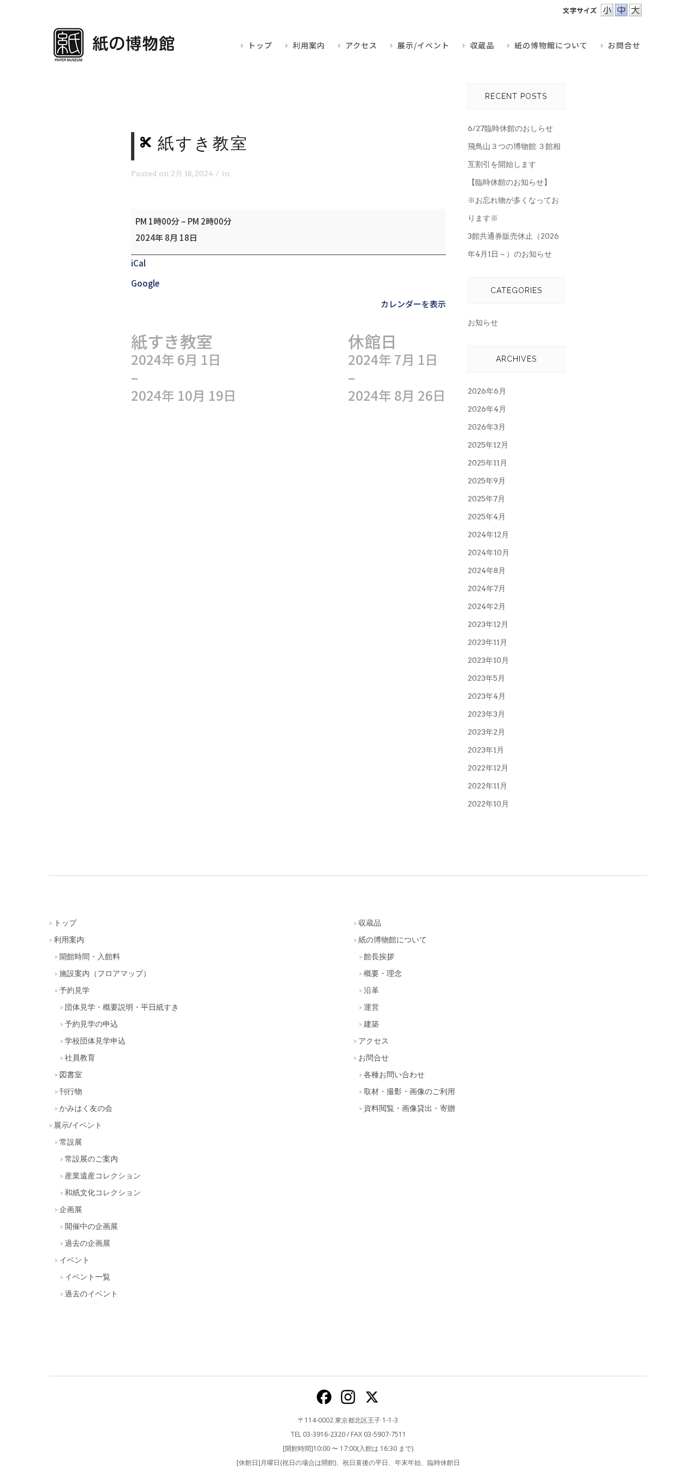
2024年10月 (488, 552)
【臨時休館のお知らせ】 (509, 182)
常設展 (70, 1142)
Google (145, 283)
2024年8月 (487, 570)
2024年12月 (488, 534)
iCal (138, 263)
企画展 (70, 1209)
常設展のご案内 (91, 1158)
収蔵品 (369, 922)
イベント (74, 1260)
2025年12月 (488, 444)
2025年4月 (487, 516)
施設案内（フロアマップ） (105, 973)
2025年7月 (486, 498)
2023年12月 (488, 624)
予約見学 (74, 990)
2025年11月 (487, 462)
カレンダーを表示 (413, 303)
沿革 (371, 990)
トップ (65, 922)
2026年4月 (487, 409)
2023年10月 (488, 660)
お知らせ (483, 322)
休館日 (397, 368)
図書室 (70, 1074)
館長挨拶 (379, 956)
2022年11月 (487, 785)
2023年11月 (487, 642)
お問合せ (373, 1057)
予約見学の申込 (91, 1024)
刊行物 (70, 1091)
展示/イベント (78, 1125)
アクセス (373, 1040)
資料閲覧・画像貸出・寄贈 (409, 1108)
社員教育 (80, 1057)
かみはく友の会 (86, 1108)
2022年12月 (488, 767)
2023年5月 (486, 678)
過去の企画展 (87, 1243)
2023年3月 (486, 714)
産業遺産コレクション (103, 1175)
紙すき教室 (184, 368)
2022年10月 (488, 803)
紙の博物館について (392, 939)
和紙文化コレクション (103, 1192)
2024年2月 (487, 606)
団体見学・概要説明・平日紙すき (122, 1007)
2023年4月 (487, 696)
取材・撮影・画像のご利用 (409, 1091)
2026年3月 (487, 427)
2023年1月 (486, 750)
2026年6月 (487, 391)
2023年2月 (486, 732)
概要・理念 (383, 973)
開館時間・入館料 (89, 956)
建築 (371, 1024)
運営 (371, 1007)
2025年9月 (487, 480)
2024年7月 (487, 588)
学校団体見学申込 (95, 1040)
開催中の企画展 (91, 1226)
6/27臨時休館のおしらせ (510, 128)
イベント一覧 (87, 1276)
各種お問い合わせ (394, 1074)
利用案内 (69, 939)
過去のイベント (91, 1293)
